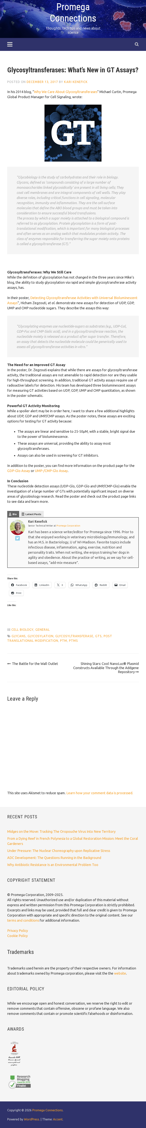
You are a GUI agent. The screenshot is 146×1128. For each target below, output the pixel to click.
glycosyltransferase (74, 636)
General (42, 629)
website (120, 973)
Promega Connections (47, 1110)
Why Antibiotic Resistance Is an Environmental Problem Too (52, 865)
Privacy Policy (17, 930)
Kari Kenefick (76, 82)
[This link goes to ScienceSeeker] (14, 1066)
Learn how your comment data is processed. (99, 793)
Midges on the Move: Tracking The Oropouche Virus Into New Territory (61, 831)
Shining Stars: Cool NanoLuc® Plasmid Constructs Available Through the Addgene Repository (106, 668)
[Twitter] (17, 539)
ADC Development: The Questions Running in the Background (54, 858)
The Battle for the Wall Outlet (35, 663)
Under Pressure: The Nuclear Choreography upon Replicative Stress (58, 851)
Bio (15, 514)
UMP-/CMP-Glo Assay (51, 471)
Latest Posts (33, 514)
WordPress (31, 1119)
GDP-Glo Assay (18, 471)
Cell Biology (22, 629)
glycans (19, 636)
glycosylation (40, 636)
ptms (73, 640)
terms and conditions (23, 920)
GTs (98, 636)
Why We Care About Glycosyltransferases (65, 92)
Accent (58, 1119)
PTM (63, 640)
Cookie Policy (17, 936)
